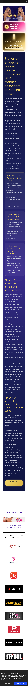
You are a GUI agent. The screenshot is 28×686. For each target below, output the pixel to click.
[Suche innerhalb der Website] (1, 1)
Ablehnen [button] (7, 683)
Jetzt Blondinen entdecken (14, 483)
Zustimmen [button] (20, 683)
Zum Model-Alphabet (14, 512)
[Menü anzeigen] (26, 1)
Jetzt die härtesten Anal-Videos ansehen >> (14, 527)
